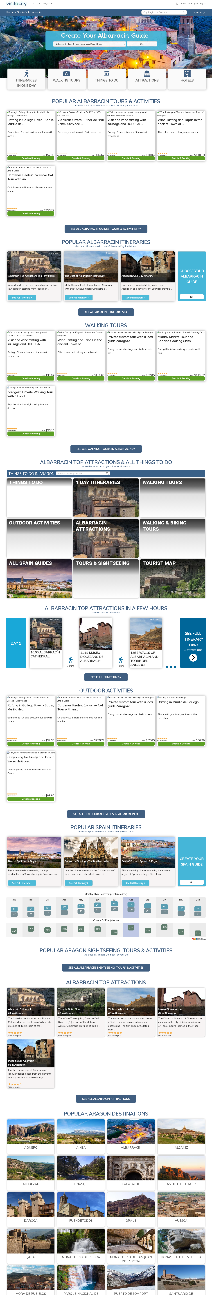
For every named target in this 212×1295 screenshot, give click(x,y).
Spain (21, 12)
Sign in (203, 3)
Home (10, 12)
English (47, 3)
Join (196, 3)
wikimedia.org (103, 619)
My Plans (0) (199, 12)
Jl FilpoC (168, 253)
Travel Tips (185, 3)
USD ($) (35, 3)
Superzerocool (52, 253)
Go (141, 44)
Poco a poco (110, 253)
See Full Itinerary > (22, 297)
